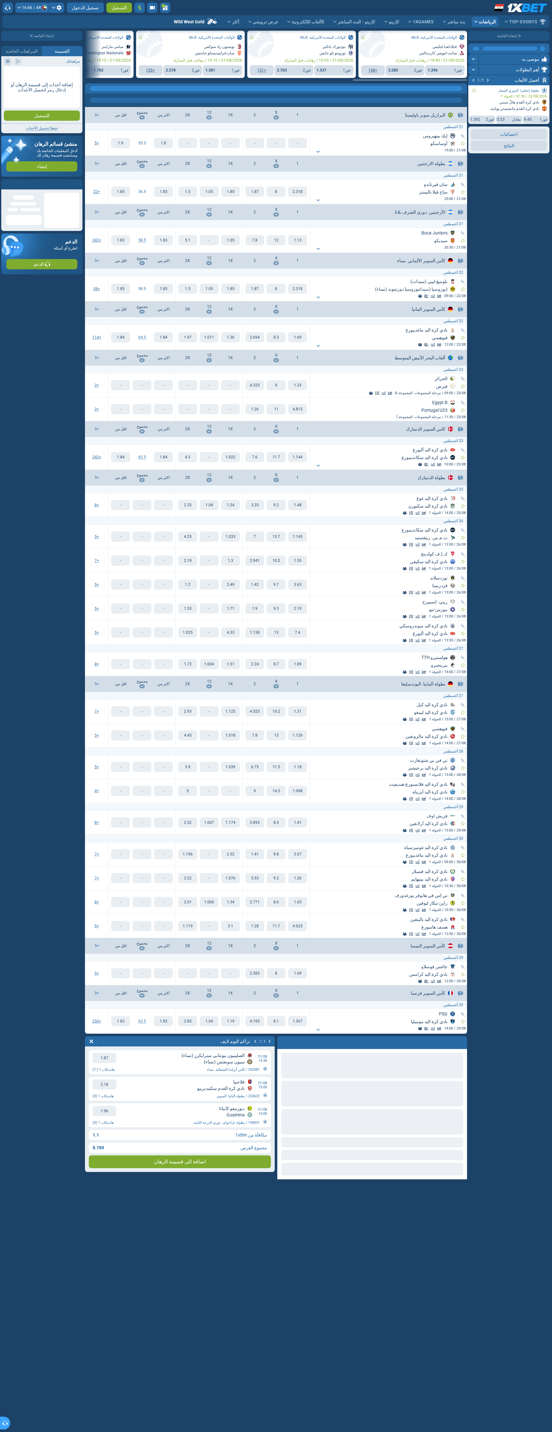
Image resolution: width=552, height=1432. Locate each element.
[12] (209, 192)
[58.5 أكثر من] (163, 240)
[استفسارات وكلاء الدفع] (152, 8)
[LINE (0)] (460, 88)
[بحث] (90, 88)
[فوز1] (297, 192)
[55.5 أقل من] (120, 143)
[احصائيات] (439, 296)
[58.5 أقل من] (120, 240)
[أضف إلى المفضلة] (474, 90)
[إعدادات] (56, 8)
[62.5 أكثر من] (163, 457)
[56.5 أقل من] (120, 192)
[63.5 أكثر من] (163, 1021)
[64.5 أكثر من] (163, 337)
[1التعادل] (230, 192)
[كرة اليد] (448, 88)
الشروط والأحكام (64, 139)
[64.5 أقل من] (120, 337)
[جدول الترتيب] (377, 393)
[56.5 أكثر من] (163, 192)
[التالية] (473, 80)
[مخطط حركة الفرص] (432, 296)
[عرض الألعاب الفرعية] (318, 152)
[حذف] (91, 1041)
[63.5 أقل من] (120, 1021)
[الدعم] (8, 8)
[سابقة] (487, 80)
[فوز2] (254, 192)
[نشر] (473, 48)
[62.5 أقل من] (120, 457)
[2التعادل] (187, 192)
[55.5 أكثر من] (163, 143)
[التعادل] (276, 192)
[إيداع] (139, 8)
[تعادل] (426, 296)
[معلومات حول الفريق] (420, 296)
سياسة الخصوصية (18, 139)
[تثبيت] (463, 136)
